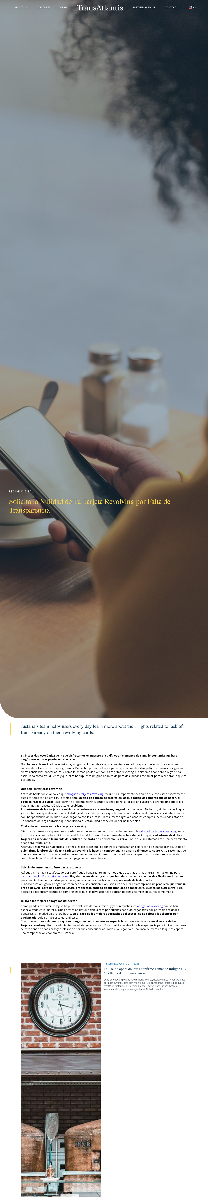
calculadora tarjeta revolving (158, 831)
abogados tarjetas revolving (85, 794)
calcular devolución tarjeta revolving (45, 876)
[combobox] (192, 8)
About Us (20, 7)
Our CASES (44, 7)
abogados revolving (150, 906)
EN (194, 7)
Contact (171, 7)
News (64, 7)
